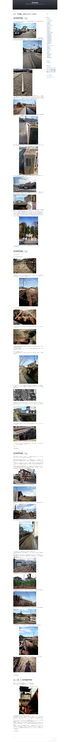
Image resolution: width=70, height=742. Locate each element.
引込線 (50, 70)
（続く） (38, 245)
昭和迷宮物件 (35, 2)
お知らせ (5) (49, 19)
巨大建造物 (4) (49, 28)
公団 (54, 68)
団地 (51, 69)
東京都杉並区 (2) (49, 38)
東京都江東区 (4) (49, 40)
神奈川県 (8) (49, 49)
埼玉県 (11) (48, 27)
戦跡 (52, 70)
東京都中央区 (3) (49, 33)
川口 (48, 70)
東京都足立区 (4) (49, 43)
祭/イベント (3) (49, 50)
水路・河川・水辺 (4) (50, 45)
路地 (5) (48, 52)
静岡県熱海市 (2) (49, 57)
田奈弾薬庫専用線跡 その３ (20, 18)
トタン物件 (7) (49, 21)
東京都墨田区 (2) (49, 37)
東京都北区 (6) (49, 34)
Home (14, 10)
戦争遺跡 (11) (49, 31)
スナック (55, 67)
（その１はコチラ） (16, 21)
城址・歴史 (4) (49, 26)
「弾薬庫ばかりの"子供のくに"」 (23, 459)
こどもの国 (48, 67)
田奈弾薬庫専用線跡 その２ (20, 251)
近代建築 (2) (49, 55)
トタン (48, 68)
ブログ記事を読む (16, 246)
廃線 (26, 19)
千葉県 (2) (48, 22)
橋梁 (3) (48, 44)
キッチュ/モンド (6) (50, 20)
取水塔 (47, 69)
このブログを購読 (49, 75)
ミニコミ (52, 68)
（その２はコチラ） (23, 21)
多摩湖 (54, 69)
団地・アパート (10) (50, 25)
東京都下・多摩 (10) (50, 32)
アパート (51, 67)
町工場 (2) (48, 46)
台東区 (49, 69)
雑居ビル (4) (49, 56)
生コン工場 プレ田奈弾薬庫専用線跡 (22, 680)
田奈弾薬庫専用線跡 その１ (20, 453)
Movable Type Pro (54, 740)
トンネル (50, 68)
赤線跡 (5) (48, 51)
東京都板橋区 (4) (49, 39)
